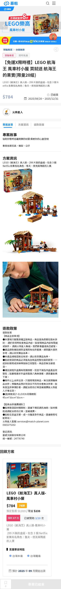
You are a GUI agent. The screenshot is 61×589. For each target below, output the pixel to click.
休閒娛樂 (20, 49)
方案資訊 (23, 124)
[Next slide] (57, 25)
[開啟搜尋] (47, 3)
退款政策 (39, 124)
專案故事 (8, 124)
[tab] (27, 40)
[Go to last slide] (4, 25)
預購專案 (7, 49)
